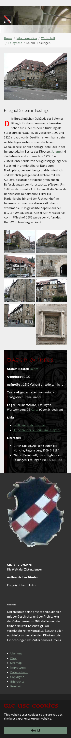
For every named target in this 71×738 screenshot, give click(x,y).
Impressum (18, 667)
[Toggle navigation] (63, 19)
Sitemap (16, 663)
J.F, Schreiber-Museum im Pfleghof (37, 430)
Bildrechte (17, 681)
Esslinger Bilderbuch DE (29, 425)
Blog (13, 658)
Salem (55, 151)
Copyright (17, 677)
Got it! (35, 730)
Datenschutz (19, 672)
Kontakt (16, 686)
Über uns (16, 653)
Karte (34, 409)
